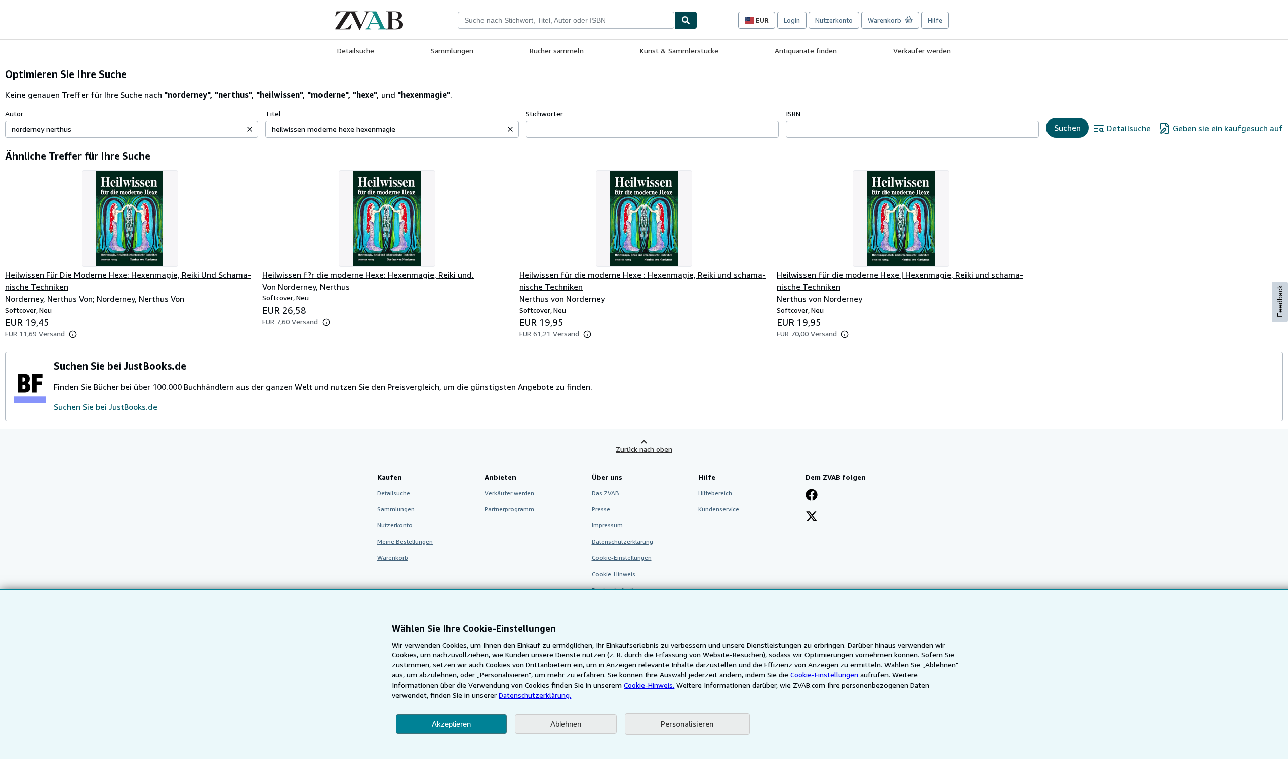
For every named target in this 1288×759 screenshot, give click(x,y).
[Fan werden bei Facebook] (812, 495)
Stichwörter (544, 113)
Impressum (607, 525)
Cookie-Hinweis (613, 574)
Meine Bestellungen (405, 541)
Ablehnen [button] (565, 724)
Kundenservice (718, 509)
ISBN (793, 113)
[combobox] (566, 20)
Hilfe (935, 20)
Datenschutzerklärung (622, 541)
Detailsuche (355, 50)
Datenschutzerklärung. (535, 695)
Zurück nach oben (644, 449)
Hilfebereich (715, 493)
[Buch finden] (686, 20)
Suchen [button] (1067, 128)
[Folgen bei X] (812, 517)
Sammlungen (452, 50)
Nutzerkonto (834, 20)
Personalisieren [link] (687, 723)
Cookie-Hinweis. (649, 684)
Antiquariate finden (806, 50)
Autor (14, 113)
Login (792, 20)
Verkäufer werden (922, 50)
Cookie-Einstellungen (824, 674)
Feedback (1280, 301)
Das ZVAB (605, 493)
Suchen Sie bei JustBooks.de (105, 407)
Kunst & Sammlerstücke (679, 50)
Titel (273, 113)
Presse (601, 509)
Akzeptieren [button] (451, 724)
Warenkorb (392, 557)
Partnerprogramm (509, 509)
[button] (250, 129)
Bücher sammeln (557, 50)
